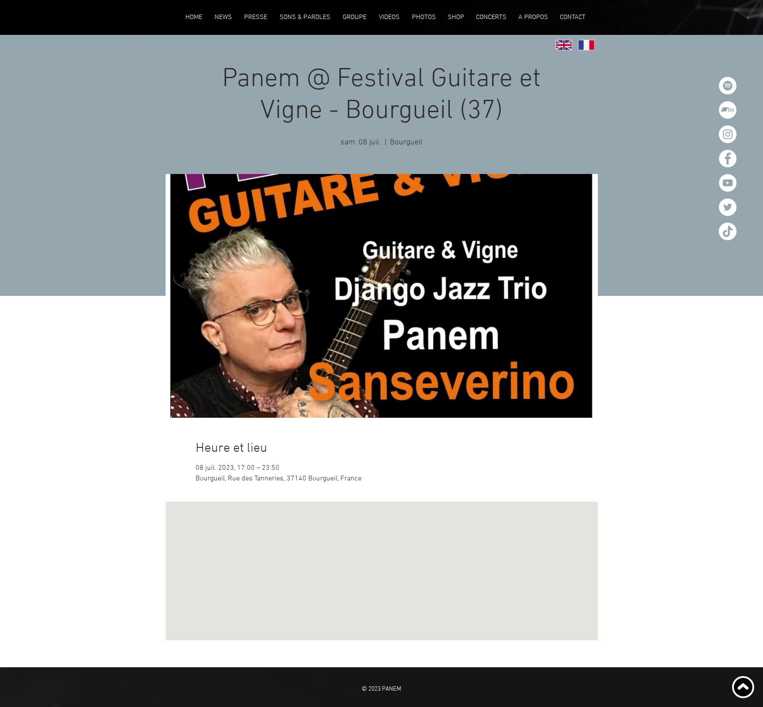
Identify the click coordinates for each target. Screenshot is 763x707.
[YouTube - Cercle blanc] (728, 183)
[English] (564, 45)
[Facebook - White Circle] (728, 158)
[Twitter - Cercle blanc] (728, 207)
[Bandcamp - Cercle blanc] (728, 110)
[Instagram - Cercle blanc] (728, 134)
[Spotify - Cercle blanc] (728, 86)
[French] (586, 45)
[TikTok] (728, 231)
